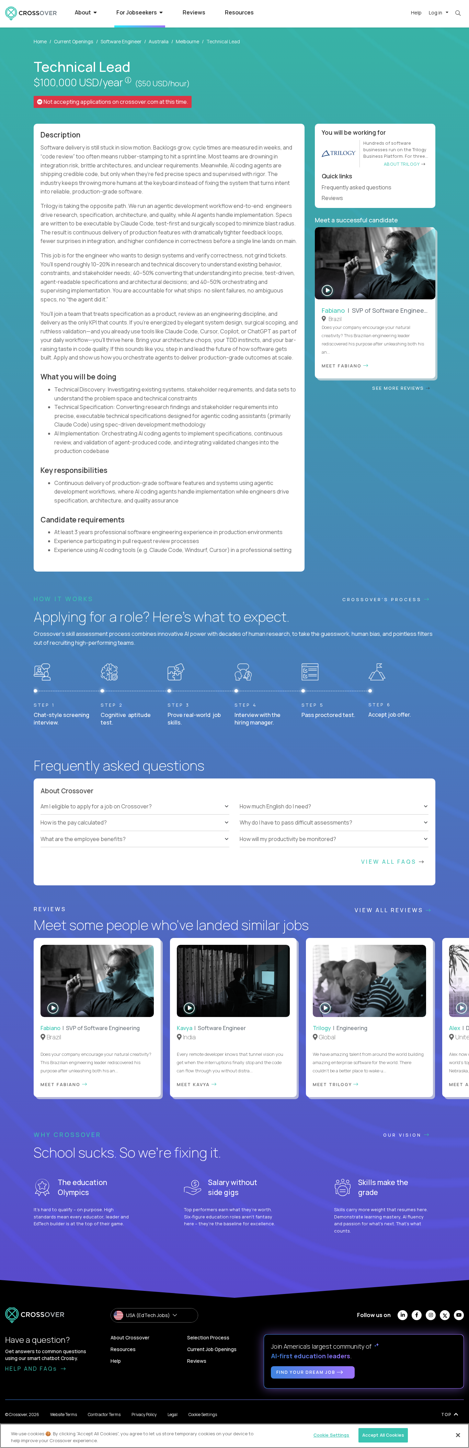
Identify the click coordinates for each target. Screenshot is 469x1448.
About (83, 12)
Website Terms (63, 1414)
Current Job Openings (212, 1349)
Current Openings (73, 41)
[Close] (458, 1435)
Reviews (194, 12)
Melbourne (187, 41)
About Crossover (130, 1337)
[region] (234, 1436)
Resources (239, 12)
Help (416, 12)
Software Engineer (121, 41)
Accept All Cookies (383, 1435)
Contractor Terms (104, 1414)
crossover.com (139, 102)
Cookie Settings (202, 1414)
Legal (173, 1414)
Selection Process (208, 1337)
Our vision (403, 1135)
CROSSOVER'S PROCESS (383, 599)
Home (40, 41)
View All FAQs (390, 861)
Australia (159, 41)
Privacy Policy (144, 1414)
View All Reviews (390, 910)
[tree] (135, 822)
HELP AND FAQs (32, 1368)
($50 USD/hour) (162, 83)
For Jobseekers (137, 12)
